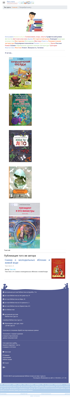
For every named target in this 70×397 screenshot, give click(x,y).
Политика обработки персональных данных (35, 394)
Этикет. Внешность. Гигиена (32, 48)
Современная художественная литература (32, 45)
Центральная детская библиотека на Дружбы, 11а (20, 292)
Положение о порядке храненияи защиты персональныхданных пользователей (13, 336)
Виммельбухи (19, 37)
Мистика (37, 41)
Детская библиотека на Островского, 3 (16, 302)
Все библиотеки (9, 309)
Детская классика (20, 39)
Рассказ (59, 43)
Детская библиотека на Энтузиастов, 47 (17, 295)
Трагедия (53, 45)
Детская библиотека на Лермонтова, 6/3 (17, 306)
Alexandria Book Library (57, 282)
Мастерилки (19, 41)
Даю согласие (35, 396)
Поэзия (36, 43)
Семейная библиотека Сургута (12, 320)
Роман (7, 45)
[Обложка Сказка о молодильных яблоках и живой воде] (58, 269)
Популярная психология (24, 43)
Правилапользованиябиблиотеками (7, 357)
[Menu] (4, 3)
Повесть (45, 41)
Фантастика (9, 48)
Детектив (9, 39)
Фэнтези (18, 48)
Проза (53, 43)
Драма (30, 39)
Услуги (6, 363)
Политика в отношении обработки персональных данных (21, 330)
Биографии (9, 37)
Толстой (12, 269)
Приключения (45, 43)
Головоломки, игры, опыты (35, 37)
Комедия (53, 39)
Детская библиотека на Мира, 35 (14, 299)
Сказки (13, 45)
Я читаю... (8, 53)
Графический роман (54, 37)
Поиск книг (7, 352)
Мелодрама (29, 41)
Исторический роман (41, 39)
